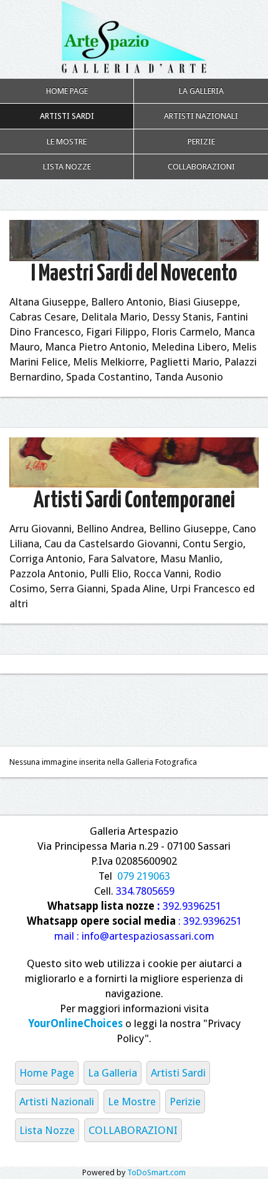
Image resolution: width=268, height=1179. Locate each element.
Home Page (67, 91)
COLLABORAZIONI (201, 166)
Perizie (201, 141)
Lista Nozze (67, 166)
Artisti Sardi (67, 116)
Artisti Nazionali (201, 116)
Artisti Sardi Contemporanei (134, 500)
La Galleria (201, 91)
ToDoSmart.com (156, 1172)
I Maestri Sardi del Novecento (134, 274)
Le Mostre (67, 141)
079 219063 (143, 876)
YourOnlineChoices (75, 1023)
